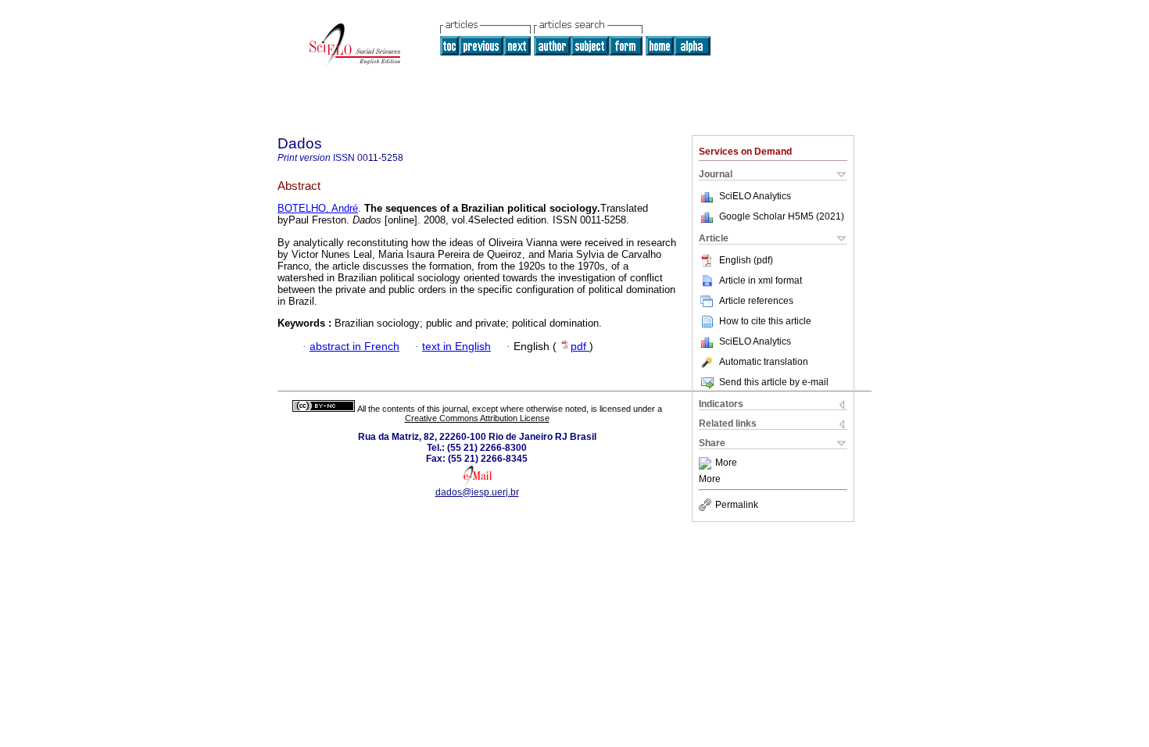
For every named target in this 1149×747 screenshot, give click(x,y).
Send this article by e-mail (774, 382)
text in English (456, 346)
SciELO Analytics (755, 196)
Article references (756, 300)
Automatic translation (763, 361)
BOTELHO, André (317, 208)
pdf (580, 346)
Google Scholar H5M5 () (781, 216)
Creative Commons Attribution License (477, 418)
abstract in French (354, 346)
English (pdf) (746, 260)
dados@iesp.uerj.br (477, 492)
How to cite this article (765, 321)
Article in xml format (760, 280)
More (726, 463)
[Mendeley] (707, 463)
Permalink (736, 504)
